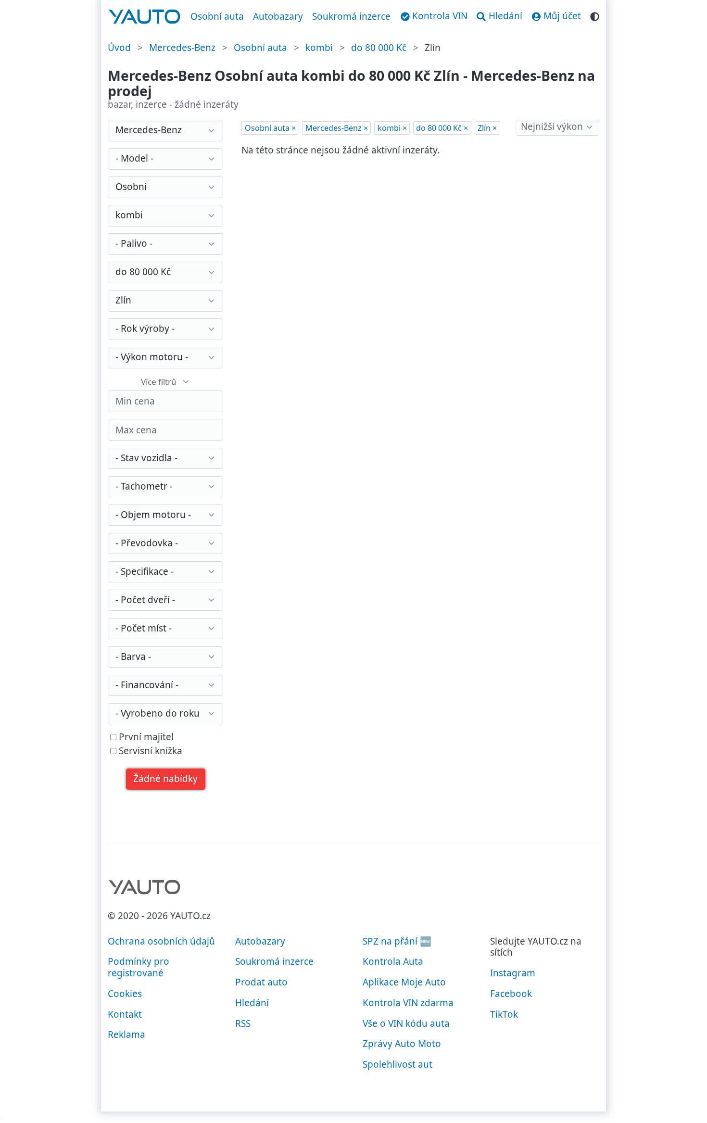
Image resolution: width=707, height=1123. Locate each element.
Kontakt (125, 1014)
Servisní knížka (149, 751)
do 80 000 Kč (378, 47)
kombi (319, 47)
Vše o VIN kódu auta (406, 1023)
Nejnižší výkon (552, 126)
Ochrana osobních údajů (161, 941)
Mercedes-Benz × (336, 128)
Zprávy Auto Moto (402, 1043)
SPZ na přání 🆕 (397, 941)
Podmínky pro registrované (138, 967)
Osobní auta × (270, 128)
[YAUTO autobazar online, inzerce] (144, 17)
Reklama (126, 1034)
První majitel (145, 737)
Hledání (252, 1003)
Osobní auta (217, 16)
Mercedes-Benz (182, 47)
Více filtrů (159, 381)
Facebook (511, 993)
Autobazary (278, 16)
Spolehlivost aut (397, 1064)
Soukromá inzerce (351, 16)
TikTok (504, 1014)
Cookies (125, 993)
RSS (243, 1023)
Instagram (512, 973)
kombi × (392, 128)
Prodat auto (261, 982)
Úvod (119, 47)
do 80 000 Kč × (442, 128)
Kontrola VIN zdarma (408, 1003)
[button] (165, 779)
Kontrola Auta (393, 961)
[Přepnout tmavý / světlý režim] (594, 15)
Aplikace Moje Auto (404, 982)
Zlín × (487, 128)
